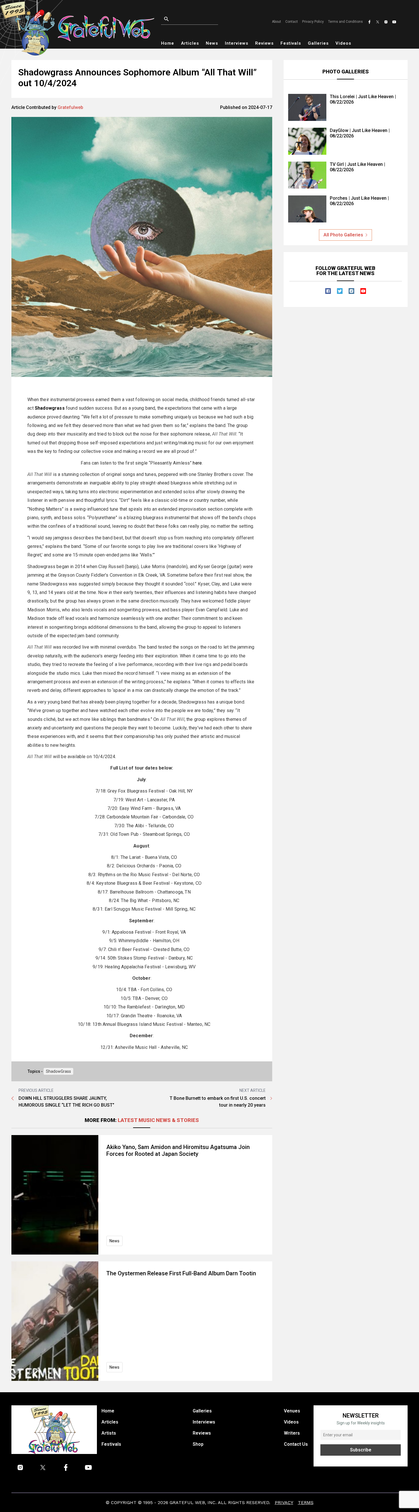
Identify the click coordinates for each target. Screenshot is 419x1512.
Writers (292, 1433)
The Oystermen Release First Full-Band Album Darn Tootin (181, 1273)
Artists (108, 1433)
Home (167, 43)
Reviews (264, 43)
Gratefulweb (70, 107)
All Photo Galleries (343, 235)
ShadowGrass (58, 1071)
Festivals (290, 43)
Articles (190, 43)
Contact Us (296, 1444)
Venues (292, 1411)
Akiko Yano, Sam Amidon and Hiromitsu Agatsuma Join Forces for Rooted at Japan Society (178, 1150)
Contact (291, 22)
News (212, 43)
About (276, 22)
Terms (306, 1502)
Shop (198, 1444)
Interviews (236, 43)
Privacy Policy (313, 22)
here (197, 463)
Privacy (284, 1502)
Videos (343, 43)
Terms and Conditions (345, 22)
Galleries (318, 43)
